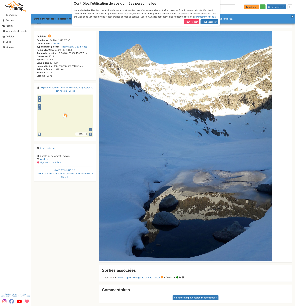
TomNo (55, 43)
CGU (15, 294)
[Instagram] (3, 302)
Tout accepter (209, 21)
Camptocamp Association (11, 296)
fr (290, 7)
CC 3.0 (65, 173)
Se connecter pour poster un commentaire (195, 297)
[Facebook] (11, 302)
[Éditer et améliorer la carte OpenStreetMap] (90, 129)
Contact (8, 294)
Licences (22, 294)
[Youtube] (19, 302)
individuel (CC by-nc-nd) (74, 46)
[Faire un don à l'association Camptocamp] (27, 302)
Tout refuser (192, 21)
